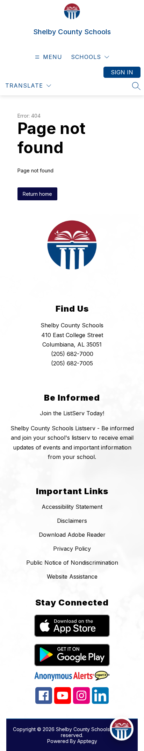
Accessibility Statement (72, 506)
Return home (37, 194)
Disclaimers (72, 520)
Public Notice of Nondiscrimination (72, 562)
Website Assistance (72, 576)
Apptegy (87, 741)
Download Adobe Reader (72, 534)
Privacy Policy (72, 548)
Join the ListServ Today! (72, 413)
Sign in (122, 72)
